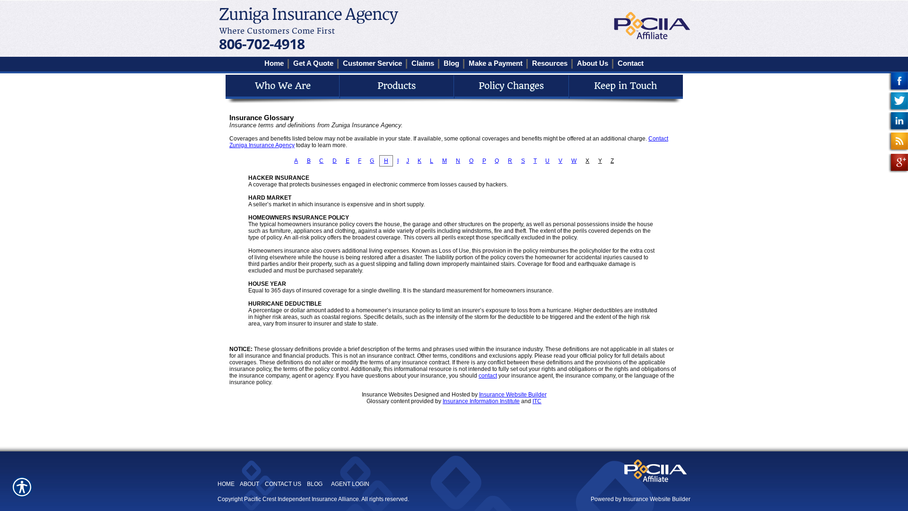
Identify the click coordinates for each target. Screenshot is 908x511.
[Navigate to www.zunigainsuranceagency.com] (898, 82)
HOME (226, 484)
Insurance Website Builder (513, 394)
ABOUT (249, 484)
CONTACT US (283, 484)
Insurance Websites (387, 394)
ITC (537, 401)
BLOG (315, 484)
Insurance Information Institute (481, 401)
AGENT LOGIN (350, 484)
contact (488, 375)
